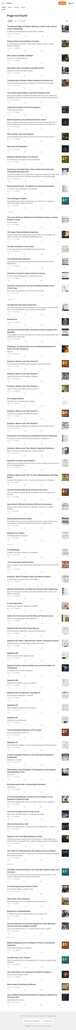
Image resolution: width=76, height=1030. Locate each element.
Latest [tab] (10, 21)
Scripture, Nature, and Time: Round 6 (22, 361)
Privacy (36, 1016)
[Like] (8, 51)
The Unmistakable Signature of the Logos (24, 730)
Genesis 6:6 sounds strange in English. (20, 71)
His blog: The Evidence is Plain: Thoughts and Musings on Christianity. (31, 480)
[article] (38, 31)
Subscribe (62, 3)
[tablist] (17, 21)
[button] (3, 7)
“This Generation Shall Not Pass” (20, 562)
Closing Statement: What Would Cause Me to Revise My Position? (29, 364)
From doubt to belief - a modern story (20, 889)
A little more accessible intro (16, 720)
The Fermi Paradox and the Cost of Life (23, 812)
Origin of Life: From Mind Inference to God (24, 836)
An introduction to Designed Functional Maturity (23, 159)
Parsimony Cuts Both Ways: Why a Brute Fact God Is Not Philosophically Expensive (30, 170)
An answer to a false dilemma (17, 58)
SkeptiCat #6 (12, 653)
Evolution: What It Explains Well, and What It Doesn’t (29, 577)
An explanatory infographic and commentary (22, 579)
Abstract (10, 351)
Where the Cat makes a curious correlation (21, 683)
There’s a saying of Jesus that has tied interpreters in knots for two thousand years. (33, 566)
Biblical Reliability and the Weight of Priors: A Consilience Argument (31, 944)
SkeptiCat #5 (12, 680)
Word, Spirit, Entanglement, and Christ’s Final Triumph (25, 291)
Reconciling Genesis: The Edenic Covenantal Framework (30, 186)
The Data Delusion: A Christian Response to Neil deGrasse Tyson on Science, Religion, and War (31, 925)
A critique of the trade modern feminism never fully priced (27, 914)
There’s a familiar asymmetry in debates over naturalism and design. (30, 83)
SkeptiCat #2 (12, 718)
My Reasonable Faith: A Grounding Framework (26, 784)
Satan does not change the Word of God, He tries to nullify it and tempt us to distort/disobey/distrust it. (33, 464)
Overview (10, 775)
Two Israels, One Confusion (18, 899)
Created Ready (13, 550)
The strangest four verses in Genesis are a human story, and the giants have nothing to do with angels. (33, 336)
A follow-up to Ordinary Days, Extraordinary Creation (25, 31)
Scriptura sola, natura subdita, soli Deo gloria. (22, 552)
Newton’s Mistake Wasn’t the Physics (22, 157)
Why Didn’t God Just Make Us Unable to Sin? (25, 68)
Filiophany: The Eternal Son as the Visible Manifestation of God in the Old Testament (31, 348)
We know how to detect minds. (17, 975)
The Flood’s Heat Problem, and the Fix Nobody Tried (28, 93)
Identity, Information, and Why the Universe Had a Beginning (32, 589)
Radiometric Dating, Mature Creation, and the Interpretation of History (31, 827)
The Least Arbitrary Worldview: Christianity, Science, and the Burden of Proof (32, 218)
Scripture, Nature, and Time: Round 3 (22, 411)
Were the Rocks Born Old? (18, 824)
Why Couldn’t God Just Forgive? (20, 134)
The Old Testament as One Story (20, 246)
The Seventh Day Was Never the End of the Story (27, 490)
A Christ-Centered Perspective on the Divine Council (24, 276)
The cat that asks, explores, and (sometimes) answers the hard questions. (32, 745)
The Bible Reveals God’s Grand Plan (21, 305)
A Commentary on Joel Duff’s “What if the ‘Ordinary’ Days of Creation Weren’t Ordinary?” (30, 45)
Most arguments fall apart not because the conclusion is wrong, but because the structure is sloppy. (33, 854)
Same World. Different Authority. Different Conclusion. (29, 504)
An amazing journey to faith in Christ (22, 886)
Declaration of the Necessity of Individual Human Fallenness (32, 436)
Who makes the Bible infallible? (20, 56)
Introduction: (11, 787)
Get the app (48, 1021)
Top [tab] (15, 21)
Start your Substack (33, 1021)
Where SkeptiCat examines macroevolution (21, 708)
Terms (42, 1016)
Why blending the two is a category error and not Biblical (26, 901)
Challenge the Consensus (15, 1000)
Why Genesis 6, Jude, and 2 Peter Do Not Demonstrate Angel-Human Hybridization (30, 262)
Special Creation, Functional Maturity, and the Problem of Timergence (31, 667)
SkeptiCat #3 (12, 705)
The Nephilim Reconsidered (18, 259)
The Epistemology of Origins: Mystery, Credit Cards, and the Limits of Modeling (32, 27)
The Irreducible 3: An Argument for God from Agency (29, 972)
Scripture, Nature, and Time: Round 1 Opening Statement (30, 448)
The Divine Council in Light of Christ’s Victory (26, 273)
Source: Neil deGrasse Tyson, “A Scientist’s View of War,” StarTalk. (29, 929)
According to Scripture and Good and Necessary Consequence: (28, 438)
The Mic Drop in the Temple (18, 958)
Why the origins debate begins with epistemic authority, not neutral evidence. (30, 508)
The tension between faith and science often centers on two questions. (31, 802)
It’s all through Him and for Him (18, 733)
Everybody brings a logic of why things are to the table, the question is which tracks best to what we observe (31, 202)
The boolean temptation (15, 110)
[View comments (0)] (25, 51)
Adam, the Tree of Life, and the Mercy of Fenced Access (30, 616)
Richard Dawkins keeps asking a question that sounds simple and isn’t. (31, 137)
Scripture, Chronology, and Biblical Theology (22, 414)
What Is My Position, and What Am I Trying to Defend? (25, 451)
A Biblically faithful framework (17, 536)
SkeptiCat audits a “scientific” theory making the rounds (26, 643)
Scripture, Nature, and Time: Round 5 (22, 374)
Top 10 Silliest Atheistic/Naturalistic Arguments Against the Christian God (32, 996)
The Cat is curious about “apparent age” (20, 656)
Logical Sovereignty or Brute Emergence (23, 107)
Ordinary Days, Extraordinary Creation (23, 41)
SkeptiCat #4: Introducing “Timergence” (24, 693)
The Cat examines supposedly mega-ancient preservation (26, 631)
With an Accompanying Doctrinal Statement (22, 618)
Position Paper (12, 222)
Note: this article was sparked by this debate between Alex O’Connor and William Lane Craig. (32, 593)
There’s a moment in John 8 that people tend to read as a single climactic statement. (32, 961)
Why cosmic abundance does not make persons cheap (25, 814)
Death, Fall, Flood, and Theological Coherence (22, 376)
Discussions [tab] (22, 21)
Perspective (12, 319)
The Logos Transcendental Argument (22, 232)
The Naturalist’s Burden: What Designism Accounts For (30, 80)
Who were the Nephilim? (17, 146)
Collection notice (50, 1016)
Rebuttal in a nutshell (14, 760)
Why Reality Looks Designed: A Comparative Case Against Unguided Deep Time (31, 771)
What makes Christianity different (21, 984)
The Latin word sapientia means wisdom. (21, 401)
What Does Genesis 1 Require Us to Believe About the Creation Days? (30, 426)
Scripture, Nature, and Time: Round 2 (22, 423)
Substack (28, 1026)
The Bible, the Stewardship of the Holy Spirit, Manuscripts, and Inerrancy (33, 871)
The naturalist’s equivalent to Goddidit (20, 695)
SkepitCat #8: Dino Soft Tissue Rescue (23, 628)
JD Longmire (16, 33)
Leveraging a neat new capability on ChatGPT (22, 606)
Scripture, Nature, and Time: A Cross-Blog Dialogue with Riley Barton (32, 476)
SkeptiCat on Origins (15, 533)
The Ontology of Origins (17, 199)
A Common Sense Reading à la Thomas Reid (22, 189)
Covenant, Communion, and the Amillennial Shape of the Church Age (30, 287)
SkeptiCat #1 (12, 742)
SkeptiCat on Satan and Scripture (21, 461)
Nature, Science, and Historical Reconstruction (22, 389)
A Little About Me (14, 603)
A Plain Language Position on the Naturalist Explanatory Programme (30, 756)
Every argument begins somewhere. (19, 948)
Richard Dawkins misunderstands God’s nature (26, 120)
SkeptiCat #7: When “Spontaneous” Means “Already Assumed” (33, 641)
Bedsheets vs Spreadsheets (18, 911)
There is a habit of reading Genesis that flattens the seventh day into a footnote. (31, 493)
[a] (65, 122)
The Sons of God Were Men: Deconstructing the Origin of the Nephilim (32, 331)
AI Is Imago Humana (15, 399)
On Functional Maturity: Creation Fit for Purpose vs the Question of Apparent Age (30, 798)
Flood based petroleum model (19, 519)
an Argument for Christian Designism (20, 670)
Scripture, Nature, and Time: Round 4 (22, 386)
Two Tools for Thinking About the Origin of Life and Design (31, 851)
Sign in (70, 3)
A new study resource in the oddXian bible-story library (26, 249)
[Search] (67, 21)
